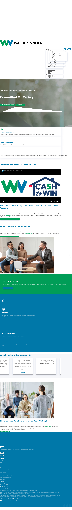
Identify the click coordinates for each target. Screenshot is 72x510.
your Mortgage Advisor (29, 233)
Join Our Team (20, 104)
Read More (23, 369)
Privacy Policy (23, 500)
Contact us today (8, 288)
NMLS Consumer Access (5, 500)
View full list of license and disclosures (20, 498)
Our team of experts (3, 231)
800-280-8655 (6, 486)
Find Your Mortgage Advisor (8, 104)
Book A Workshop (5, 431)
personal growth (48, 426)
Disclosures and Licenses (15, 500)
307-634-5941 (5, 488)
